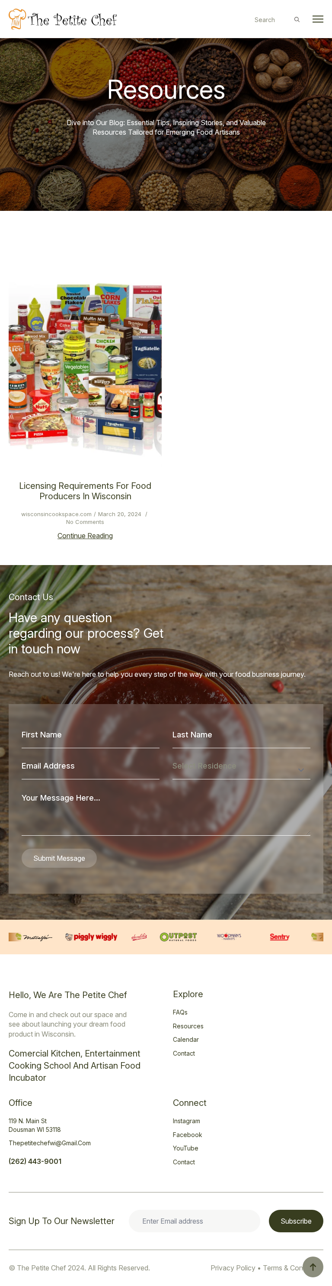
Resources (188, 1026)
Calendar (186, 1039)
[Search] (296, 19)
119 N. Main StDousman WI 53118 (35, 1125)
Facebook (187, 1134)
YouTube (185, 1148)
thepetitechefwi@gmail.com (50, 1143)
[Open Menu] (318, 19)
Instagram (186, 1120)
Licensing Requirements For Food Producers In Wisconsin (85, 491)
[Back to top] (313, 1267)
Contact (184, 1053)
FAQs (180, 1012)
